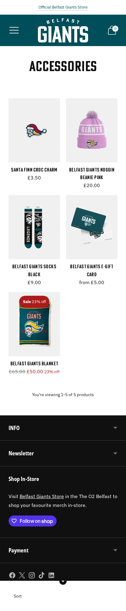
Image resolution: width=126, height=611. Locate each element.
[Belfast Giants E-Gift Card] (91, 227)
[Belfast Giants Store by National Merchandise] (63, 30)
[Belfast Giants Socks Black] (34, 227)
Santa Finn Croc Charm (34, 169)
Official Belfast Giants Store (63, 7)
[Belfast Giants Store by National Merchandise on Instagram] (31, 576)
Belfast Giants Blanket (34, 363)
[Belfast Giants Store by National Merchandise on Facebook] (12, 576)
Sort (18, 596)
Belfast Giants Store (42, 496)
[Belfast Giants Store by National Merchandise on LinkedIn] (51, 576)
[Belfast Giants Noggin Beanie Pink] (91, 130)
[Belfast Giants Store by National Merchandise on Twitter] (22, 576)
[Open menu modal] (14, 30)
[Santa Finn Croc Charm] (34, 130)
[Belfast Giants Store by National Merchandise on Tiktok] (41, 576)
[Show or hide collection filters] (63, 581)
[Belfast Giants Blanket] (34, 324)
